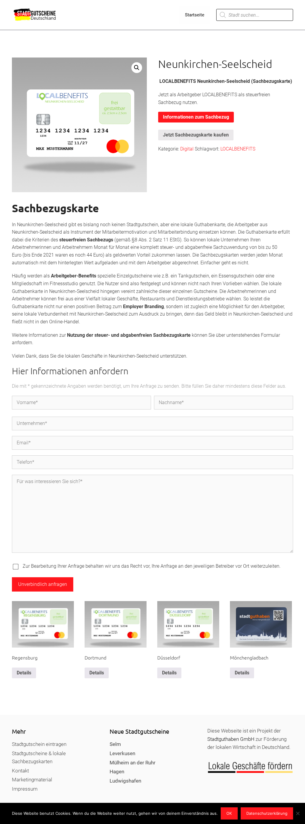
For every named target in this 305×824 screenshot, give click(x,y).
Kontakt (20, 771)
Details (24, 673)
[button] (136, 67)
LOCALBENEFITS (237, 149)
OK (229, 813)
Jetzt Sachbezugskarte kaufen (196, 135)
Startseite (194, 15)
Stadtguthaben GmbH (230, 739)
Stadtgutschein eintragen (39, 744)
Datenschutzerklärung (266, 813)
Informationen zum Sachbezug (196, 117)
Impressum (25, 789)
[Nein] (298, 813)
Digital (187, 149)
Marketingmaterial (32, 780)
